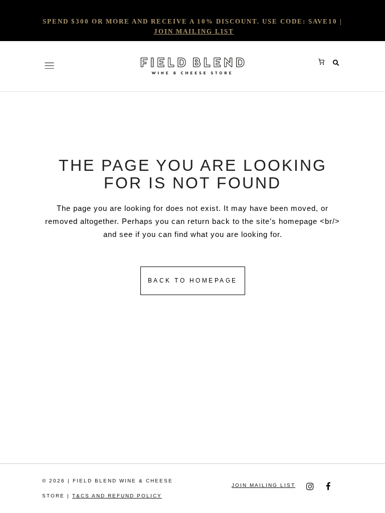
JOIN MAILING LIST (194, 31)
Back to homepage (193, 280)
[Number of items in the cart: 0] (321, 61)
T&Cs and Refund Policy (117, 495)
